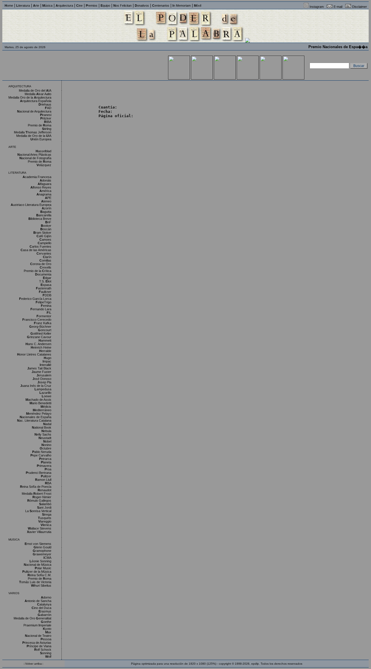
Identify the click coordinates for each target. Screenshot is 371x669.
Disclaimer (359, 6)
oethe (46, 621)
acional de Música (37, 564)
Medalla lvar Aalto (38, 94)
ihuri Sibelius (41, 585)
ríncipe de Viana (39, 646)
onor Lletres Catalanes (34, 354)
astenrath (43, 288)
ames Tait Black (39, 368)
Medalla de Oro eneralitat (32, 618)
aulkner (45, 291)
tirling (46, 128)
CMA (47, 557)
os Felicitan (122, 5)
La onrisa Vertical (38, 511)
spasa (46, 285)
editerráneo (42, 410)
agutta (45, 211)
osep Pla (44, 382)
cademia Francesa (37, 177)
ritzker (45, 118)
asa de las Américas (36, 250)
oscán (45, 229)
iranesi (45, 115)
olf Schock (42, 649)
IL (49, 312)
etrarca (45, 458)
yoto (47, 628)
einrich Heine (41, 347)
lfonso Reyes (40, 187)
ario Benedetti (40, 403)
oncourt (44, 330)
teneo (46, 201)
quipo (105, 5)
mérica (45, 191)
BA (48, 483)
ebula (46, 431)
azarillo (45, 392)
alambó (45, 504)
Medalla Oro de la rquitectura (29, 97)
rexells (45, 267)
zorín (46, 208)
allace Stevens (39, 528)
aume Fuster (41, 372)
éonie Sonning (40, 561)
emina (46, 305)
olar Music (43, 568)
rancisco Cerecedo (36, 319)
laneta (46, 462)
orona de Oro (40, 264)
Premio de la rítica (37, 271)
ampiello (44, 243)
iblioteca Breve (39, 218)
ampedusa (42, 389)
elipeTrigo (43, 302)
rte (36, 5)
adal (47, 424)
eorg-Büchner (40, 326)
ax (48, 632)
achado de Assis (38, 399)
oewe (46, 396)
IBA (47, 122)
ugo (47, 358)
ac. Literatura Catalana (34, 420)
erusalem (44, 375)
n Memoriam (181, 5)
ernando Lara (40, 309)
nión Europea (40, 139)
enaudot (44, 490)
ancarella (43, 215)
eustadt (45, 438)
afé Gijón (44, 236)
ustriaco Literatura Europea (31, 204)
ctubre (45, 448)
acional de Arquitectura (34, 111)
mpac (47, 361)
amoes (45, 239)
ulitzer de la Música (36, 571)
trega (46, 514)
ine (79, 5)
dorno (46, 597)
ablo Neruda (41, 452)
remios (91, 5)
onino (46, 445)
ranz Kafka (42, 323)
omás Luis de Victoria (35, 582)
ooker (46, 225)
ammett (45, 340)
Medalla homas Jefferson (32, 132)
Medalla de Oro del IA (35, 90)
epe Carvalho (40, 455)
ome (9, 5)
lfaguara (44, 184)
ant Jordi (44, 507)
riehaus (45, 104)
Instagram (317, 6)
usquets (44, 518)
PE (48, 198)
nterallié (45, 365)
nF (48, 222)
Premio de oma (39, 125)
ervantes (44, 253)
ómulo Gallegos (39, 500)
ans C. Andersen (38, 344)
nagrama (44, 194)
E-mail (338, 6)
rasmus (45, 611)
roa (48, 469)
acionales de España (35, 417)
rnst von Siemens (38, 543)
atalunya (44, 604)
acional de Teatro (38, 635)
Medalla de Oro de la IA (33, 135)
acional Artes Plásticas (34, 154)
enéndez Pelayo (38, 413)
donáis (45, 180)
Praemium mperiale (37, 625)
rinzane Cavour (39, 337)
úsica (47, 5)
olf (48, 656)
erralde (45, 351)
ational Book (41, 427)
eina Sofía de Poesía (35, 486)
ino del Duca (41, 608)
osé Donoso (41, 378)
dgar (47, 278)
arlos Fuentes (40, 246)
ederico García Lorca (35, 298)
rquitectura (64, 5)
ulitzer (46, 476)
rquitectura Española (35, 101)
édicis (46, 406)
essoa (46, 639)
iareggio (44, 521)
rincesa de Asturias (36, 642)
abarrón (44, 615)
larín (47, 257)
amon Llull (43, 479)
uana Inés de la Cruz (35, 385)
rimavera (44, 465)
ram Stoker (42, 232)
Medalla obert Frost (36, 493)
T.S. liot (45, 281)
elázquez (44, 165)
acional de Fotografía (35, 158)
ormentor (44, 316)
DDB (47, 295)
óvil (197, 5)
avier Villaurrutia (39, 532)
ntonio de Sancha (38, 601)
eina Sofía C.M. (39, 575)
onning (45, 653)
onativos (142, 5)
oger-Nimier (41, 497)
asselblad (43, 151)
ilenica (46, 525)
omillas (45, 260)
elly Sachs (42, 434)
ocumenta (43, 274)
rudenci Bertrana (38, 472)
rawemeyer (42, 554)
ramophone (42, 550)
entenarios (160, 5)
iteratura (23, 5)
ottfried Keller (40, 333)
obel (47, 441)
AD (48, 108)
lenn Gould (42, 547)
